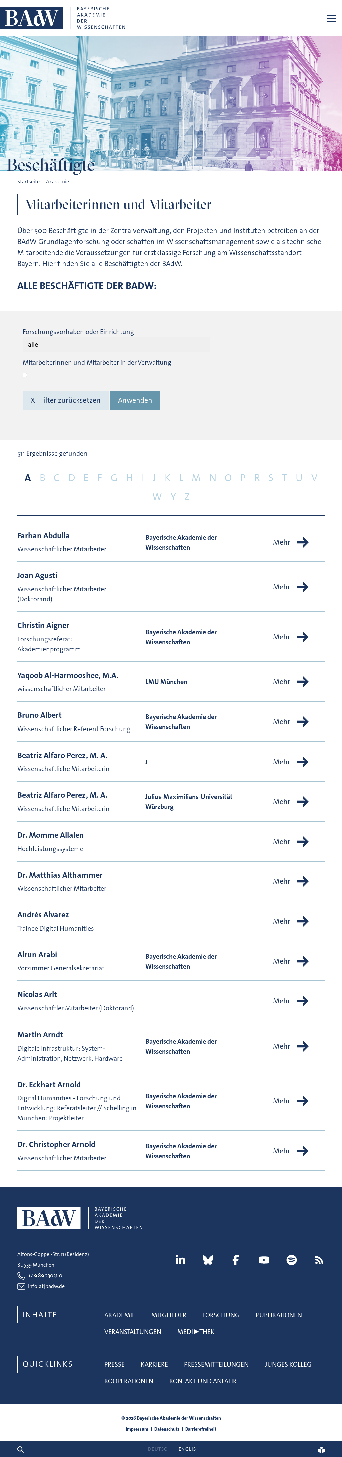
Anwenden (135, 400)
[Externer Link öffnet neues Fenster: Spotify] (292, 1260)
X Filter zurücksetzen (66, 400)
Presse (114, 1364)
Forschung (221, 1314)
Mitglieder (168, 1314)
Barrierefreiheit (200, 1429)
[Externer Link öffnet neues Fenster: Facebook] (236, 1260)
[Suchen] (23, 1449)
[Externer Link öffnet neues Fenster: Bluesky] (208, 1260)
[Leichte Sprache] (321, 1449)
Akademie (119, 1314)
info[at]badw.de (46, 1286)
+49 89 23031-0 (45, 1275)
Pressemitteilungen (216, 1364)
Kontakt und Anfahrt (204, 1381)
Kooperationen (128, 1381)
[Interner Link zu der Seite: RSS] (319, 1260)
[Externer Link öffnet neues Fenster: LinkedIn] (180, 1260)
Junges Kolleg (288, 1364)
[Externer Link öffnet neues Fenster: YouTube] (264, 1260)
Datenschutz (166, 1429)
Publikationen (279, 1314)
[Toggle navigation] (331, 18)
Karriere (154, 1364)
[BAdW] (62, 18)
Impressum (137, 1429)
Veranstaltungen (132, 1331)
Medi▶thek (196, 1331)
